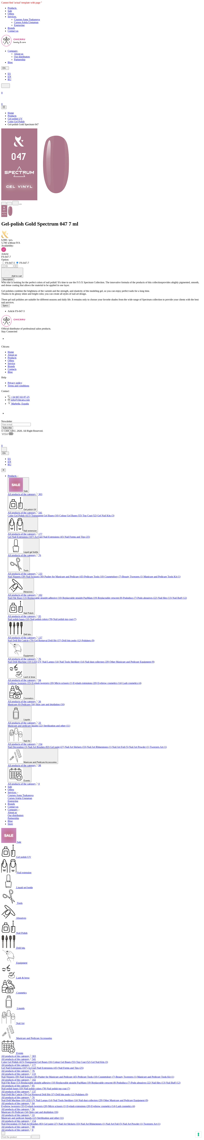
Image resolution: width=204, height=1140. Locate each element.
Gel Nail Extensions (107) (21, 537)
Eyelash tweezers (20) (43, 683)
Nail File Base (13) (17, 598)
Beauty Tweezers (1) (133, 576)
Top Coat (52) (90, 515)
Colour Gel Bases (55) (71, 515)
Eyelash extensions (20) (85, 683)
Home (11, 352)
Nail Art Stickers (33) (76, 747)
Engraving (19, 25)
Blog (10, 372)
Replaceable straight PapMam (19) (80, 598)
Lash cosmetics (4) (132, 683)
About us (18, 53)
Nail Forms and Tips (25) (77, 537)
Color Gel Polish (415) (19, 515)
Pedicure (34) (28, 704)
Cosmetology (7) (113, 576)
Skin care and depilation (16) (50, 704)
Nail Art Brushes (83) (39, 747)
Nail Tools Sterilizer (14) (72, 661)
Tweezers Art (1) (158, 747)
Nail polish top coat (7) (64, 619)
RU (9, 79)
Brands (11, 366)
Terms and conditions (18, 385)
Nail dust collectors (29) (97, 661)
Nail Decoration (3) (18, 747)
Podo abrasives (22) (147, 598)
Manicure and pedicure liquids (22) (26, 725)
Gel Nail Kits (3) (105, 515)
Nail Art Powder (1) (139, 747)
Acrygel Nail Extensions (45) (49, 537)
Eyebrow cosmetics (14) (110, 683)
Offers (11, 360)
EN (9, 76)
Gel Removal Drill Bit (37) (48, 640)
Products (12, 357)
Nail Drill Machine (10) (20, 661)
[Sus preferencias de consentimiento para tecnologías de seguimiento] (198, 1134)
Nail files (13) (165, 598)
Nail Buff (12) (179, 598)
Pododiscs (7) (130, 598)
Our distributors (22, 56)
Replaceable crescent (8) (110, 598)
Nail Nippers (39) (17, 576)
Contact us (13, 806)
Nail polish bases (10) (19, 619)
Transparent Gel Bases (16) (45, 515)
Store (10, 824)
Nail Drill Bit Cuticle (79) (21, 640)
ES (9, 73)
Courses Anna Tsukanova (27, 19)
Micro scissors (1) (64, 683)
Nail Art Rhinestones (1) (99, 747)
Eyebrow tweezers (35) (20, 683)
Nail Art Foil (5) (120, 747)
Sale (10, 786)
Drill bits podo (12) (72, 640)
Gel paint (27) (57, 747)
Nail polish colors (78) (41, 619)
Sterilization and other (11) (57, 725)
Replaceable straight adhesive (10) (44, 598)
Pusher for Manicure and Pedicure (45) (64, 576)
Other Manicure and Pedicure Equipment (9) (132, 661)
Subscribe (7, 428)
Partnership (19, 59)
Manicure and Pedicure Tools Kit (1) (162, 576)
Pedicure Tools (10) (94, 576)
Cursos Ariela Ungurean (26, 22)
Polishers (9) (88, 640)
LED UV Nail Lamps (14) (45, 661)
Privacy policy (15, 382)
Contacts (12, 369)
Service (11, 363)
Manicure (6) (14, 704)
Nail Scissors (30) (35, 576)
